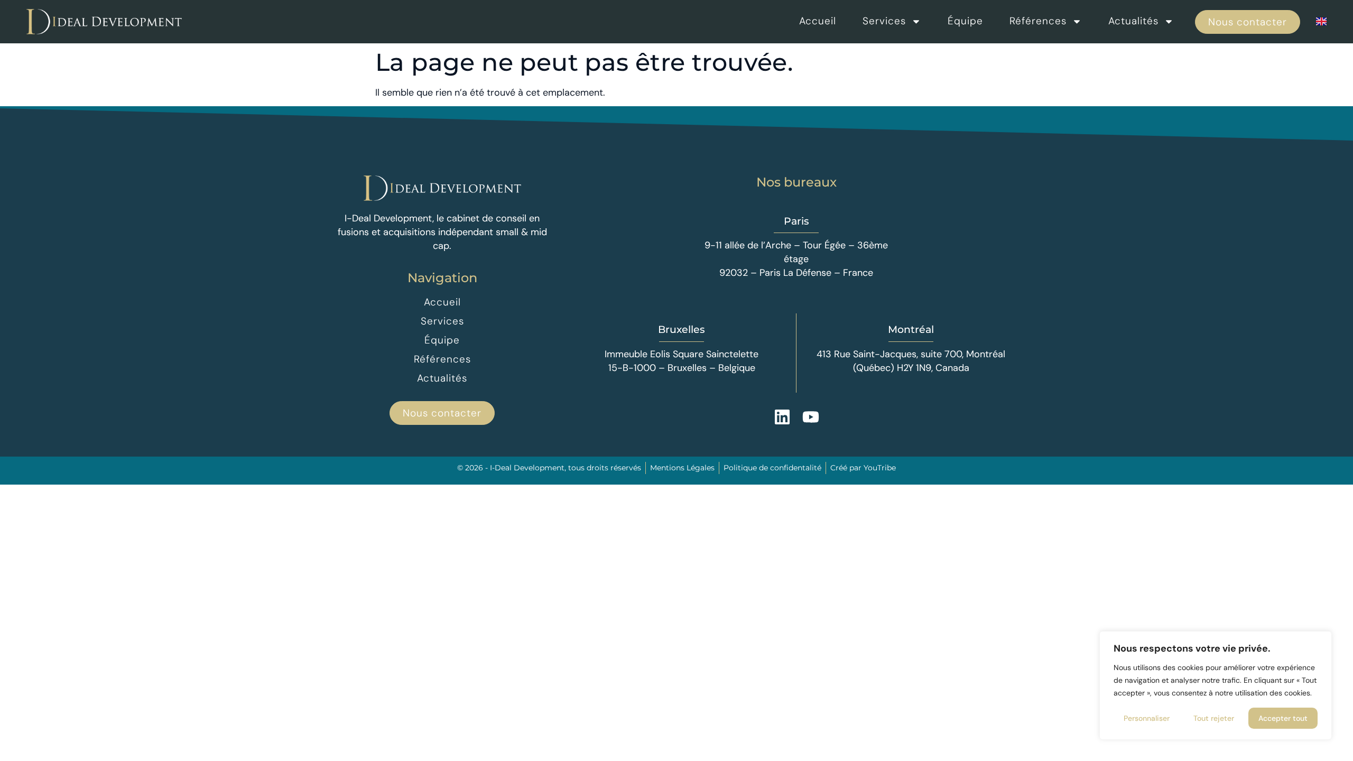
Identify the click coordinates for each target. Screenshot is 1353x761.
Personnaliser (1147, 718)
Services (884, 20)
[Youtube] (810, 417)
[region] (1215, 685)
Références (1038, 20)
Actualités (1133, 20)
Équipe (965, 20)
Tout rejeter (1213, 718)
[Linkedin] (782, 417)
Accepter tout (1283, 718)
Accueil (817, 20)
